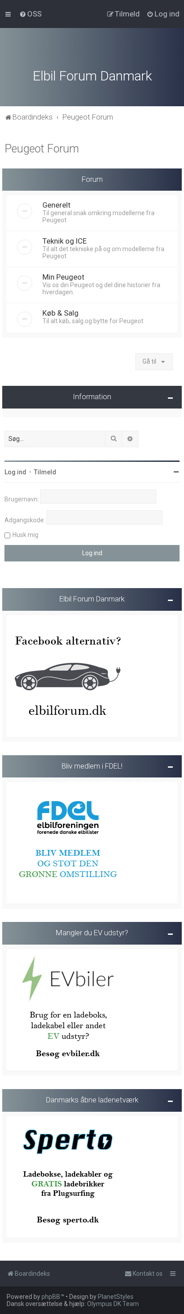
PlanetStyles (116, 1296)
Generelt (56, 204)
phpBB (51, 1296)
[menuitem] (30, 14)
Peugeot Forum (41, 148)
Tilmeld (45, 472)
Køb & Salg (60, 312)
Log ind (15, 472)
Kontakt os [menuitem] (148, 1273)
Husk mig (25, 534)
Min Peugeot (63, 276)
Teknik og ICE (64, 240)
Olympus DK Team (113, 1303)
